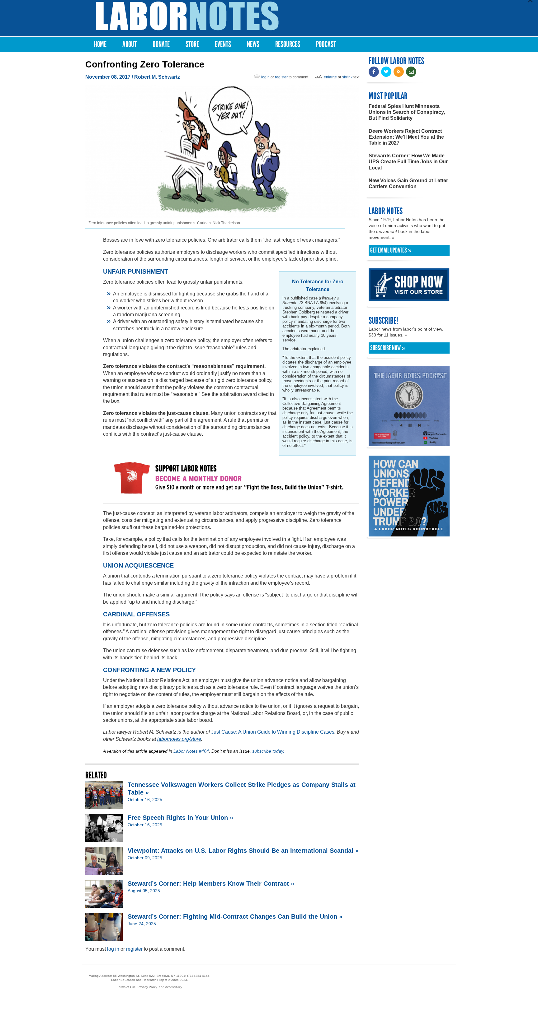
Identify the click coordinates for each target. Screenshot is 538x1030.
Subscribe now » (387, 348)
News (253, 44)
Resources (287, 44)
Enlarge (330, 77)
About (129, 44)
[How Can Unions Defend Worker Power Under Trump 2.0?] (409, 533)
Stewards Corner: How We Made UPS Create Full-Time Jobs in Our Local (408, 161)
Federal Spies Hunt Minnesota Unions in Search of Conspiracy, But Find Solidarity (407, 112)
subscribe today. (268, 751)
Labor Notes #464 (191, 751)
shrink (347, 77)
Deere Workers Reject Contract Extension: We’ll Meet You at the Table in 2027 (406, 137)
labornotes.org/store (179, 739)
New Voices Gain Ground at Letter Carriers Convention (408, 183)
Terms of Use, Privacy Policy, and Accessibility (149, 987)
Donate (161, 44)
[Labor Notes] (187, 16)
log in (113, 949)
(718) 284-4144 (198, 975)
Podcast (326, 44)
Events (223, 44)
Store (192, 44)
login (265, 77)
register (281, 77)
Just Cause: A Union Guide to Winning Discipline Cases (272, 732)
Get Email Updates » (391, 250)
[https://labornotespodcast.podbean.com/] (409, 443)
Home (100, 44)
